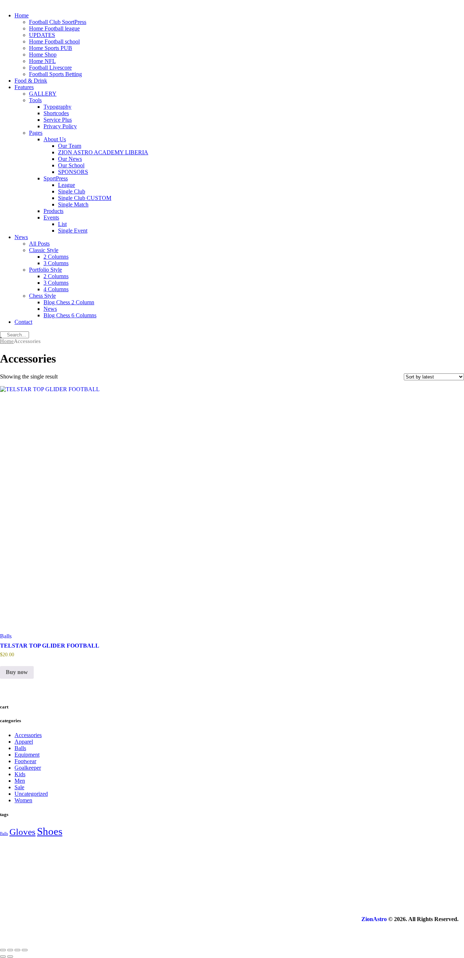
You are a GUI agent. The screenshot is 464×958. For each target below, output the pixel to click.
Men (19, 781)
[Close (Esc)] (25, 950)
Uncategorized (31, 794)
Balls (6, 636)
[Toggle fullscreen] (10, 950)
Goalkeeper (27, 768)
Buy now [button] (17, 672)
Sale (19, 787)
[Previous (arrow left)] (3, 956)
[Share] (17, 950)
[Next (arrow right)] (10, 956)
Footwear (25, 761)
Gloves (22, 832)
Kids (19, 774)
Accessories (28, 735)
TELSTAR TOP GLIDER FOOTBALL (49, 646)
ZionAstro (374, 919)
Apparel (23, 742)
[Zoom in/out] (3, 950)
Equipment (27, 755)
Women (23, 800)
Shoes (49, 831)
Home (7, 341)
